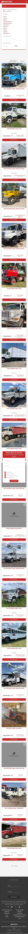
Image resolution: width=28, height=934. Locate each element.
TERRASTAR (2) (6, 33)
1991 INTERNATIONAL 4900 (14, 408)
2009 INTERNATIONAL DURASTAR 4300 (14, 168)
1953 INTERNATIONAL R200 (14, 288)
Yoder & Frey (20, 774)
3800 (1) (5, 16)
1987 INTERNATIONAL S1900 (14, 608)
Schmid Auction (20, 814)
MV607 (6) (5, 26)
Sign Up (13, 480)
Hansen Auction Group (20, 614)
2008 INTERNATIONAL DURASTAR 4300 (14, 768)
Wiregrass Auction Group (20, 654)
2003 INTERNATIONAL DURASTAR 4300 (14, 248)
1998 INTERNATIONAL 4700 (14, 128)
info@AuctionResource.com (16, 926)
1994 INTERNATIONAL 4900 (14, 328)
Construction (7, 913)
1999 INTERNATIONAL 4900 (14, 848)
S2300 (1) (5, 31)
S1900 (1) (5, 30)
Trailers (6, 916)
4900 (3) (5, 20)
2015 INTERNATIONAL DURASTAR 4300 (14, 488)
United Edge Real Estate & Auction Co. (20, 216)
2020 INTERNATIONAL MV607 (14, 528)
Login (19, 918)
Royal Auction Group (20, 95)
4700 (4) (5, 18)
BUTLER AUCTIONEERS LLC (20, 415)
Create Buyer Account (19, 916)
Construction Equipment (7, 475)
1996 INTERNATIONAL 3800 (14, 648)
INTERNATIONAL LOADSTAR (14, 728)
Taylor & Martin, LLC (20, 534)
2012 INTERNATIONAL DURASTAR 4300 (14, 688)
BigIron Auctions (20, 854)
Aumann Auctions (20, 295)
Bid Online (13, 100)
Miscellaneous (7, 477)
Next (16, 865)
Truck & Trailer (7, 474)
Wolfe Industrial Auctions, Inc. (20, 175)
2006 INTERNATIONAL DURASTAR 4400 (14, 208)
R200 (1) (5, 28)
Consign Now (20, 913)
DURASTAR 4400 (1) (7, 23)
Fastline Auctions (20, 335)
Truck (7, 915)
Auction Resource (5, 926)
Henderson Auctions (20, 135)
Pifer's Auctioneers (20, 375)
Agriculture (7, 472)
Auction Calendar (19, 910)
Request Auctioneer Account (19, 915)
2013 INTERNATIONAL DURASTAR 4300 (14, 568)
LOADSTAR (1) (6, 25)
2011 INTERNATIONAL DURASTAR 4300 (14, 89)
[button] (20, 46)
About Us (20, 911)
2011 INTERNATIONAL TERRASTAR (14, 808)
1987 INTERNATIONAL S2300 (14, 448)
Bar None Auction (20, 255)
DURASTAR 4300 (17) (7, 21)
